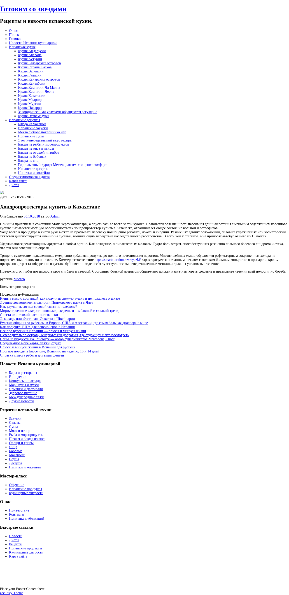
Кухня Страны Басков (35, 67)
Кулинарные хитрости (26, 493)
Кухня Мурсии (29, 104)
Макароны (17, 455)
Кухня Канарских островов (39, 79)
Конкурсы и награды (25, 381)
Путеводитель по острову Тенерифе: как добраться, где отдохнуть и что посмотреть (64, 335)
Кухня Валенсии (31, 71)
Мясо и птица (19, 431)
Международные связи (26, 397)
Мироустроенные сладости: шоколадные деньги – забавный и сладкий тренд (59, 311)
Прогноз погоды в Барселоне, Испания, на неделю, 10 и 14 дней (49, 351)
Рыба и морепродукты (26, 435)
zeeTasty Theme (11, 593)
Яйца (13, 447)
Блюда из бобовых (32, 156)
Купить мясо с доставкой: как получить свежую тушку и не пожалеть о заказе (60, 298)
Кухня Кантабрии (31, 83)
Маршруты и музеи (24, 385)
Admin (55, 216)
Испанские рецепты (24, 120)
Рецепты (15, 544)
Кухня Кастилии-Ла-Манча (39, 87)
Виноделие (17, 377)
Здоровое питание (23, 393)
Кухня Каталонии (31, 95)
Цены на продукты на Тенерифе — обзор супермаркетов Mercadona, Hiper (57, 339)
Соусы (14, 459)
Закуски (15, 418)
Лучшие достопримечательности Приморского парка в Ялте (46, 302)
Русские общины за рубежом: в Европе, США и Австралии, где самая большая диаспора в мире (74, 323)
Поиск (14, 35)
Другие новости (21, 401)
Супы (13, 426)
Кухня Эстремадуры (33, 116)
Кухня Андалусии (32, 51)
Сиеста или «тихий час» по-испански (29, 315)
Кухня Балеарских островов (39, 63)
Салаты (15, 422)
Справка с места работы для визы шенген (32, 355)
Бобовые (15, 451)
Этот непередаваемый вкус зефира (45, 140)
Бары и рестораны (23, 373)
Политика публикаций (26, 518)
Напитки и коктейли (34, 173)
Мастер (19, 279)
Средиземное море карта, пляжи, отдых (30, 343)
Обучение (16, 485)
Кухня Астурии (30, 59)
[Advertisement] (144, 572)
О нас (13, 30)
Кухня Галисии (30, 75)
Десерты (15, 463)
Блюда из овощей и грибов (38, 152)
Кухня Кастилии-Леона (36, 91)
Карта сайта (18, 181)
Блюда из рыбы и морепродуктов (43, 144)
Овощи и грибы (21, 443)
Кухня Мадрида (30, 100)
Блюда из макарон (32, 124)
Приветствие (19, 510)
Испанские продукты (25, 489)
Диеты (14, 185)
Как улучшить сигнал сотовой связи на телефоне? (38, 306)
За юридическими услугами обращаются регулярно (57, 112)
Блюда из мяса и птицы (36, 148)
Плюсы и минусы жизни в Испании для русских (37, 347)
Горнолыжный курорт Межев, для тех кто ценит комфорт (62, 165)
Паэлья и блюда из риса (27, 439)
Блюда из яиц (28, 160)
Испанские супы (31, 136)
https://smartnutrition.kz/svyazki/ (118, 260)
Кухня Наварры (30, 108)
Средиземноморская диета (29, 177)
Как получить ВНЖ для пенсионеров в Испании (37, 327)
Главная (15, 39)
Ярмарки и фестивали (26, 389)
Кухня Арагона (30, 55)
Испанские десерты (33, 169)
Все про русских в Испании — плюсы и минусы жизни (43, 331)
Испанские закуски (33, 128)
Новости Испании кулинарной (33, 43)
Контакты (16, 514)
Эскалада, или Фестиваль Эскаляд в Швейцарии (37, 319)
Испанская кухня (22, 47)
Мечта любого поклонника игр (42, 132)
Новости (15, 536)
